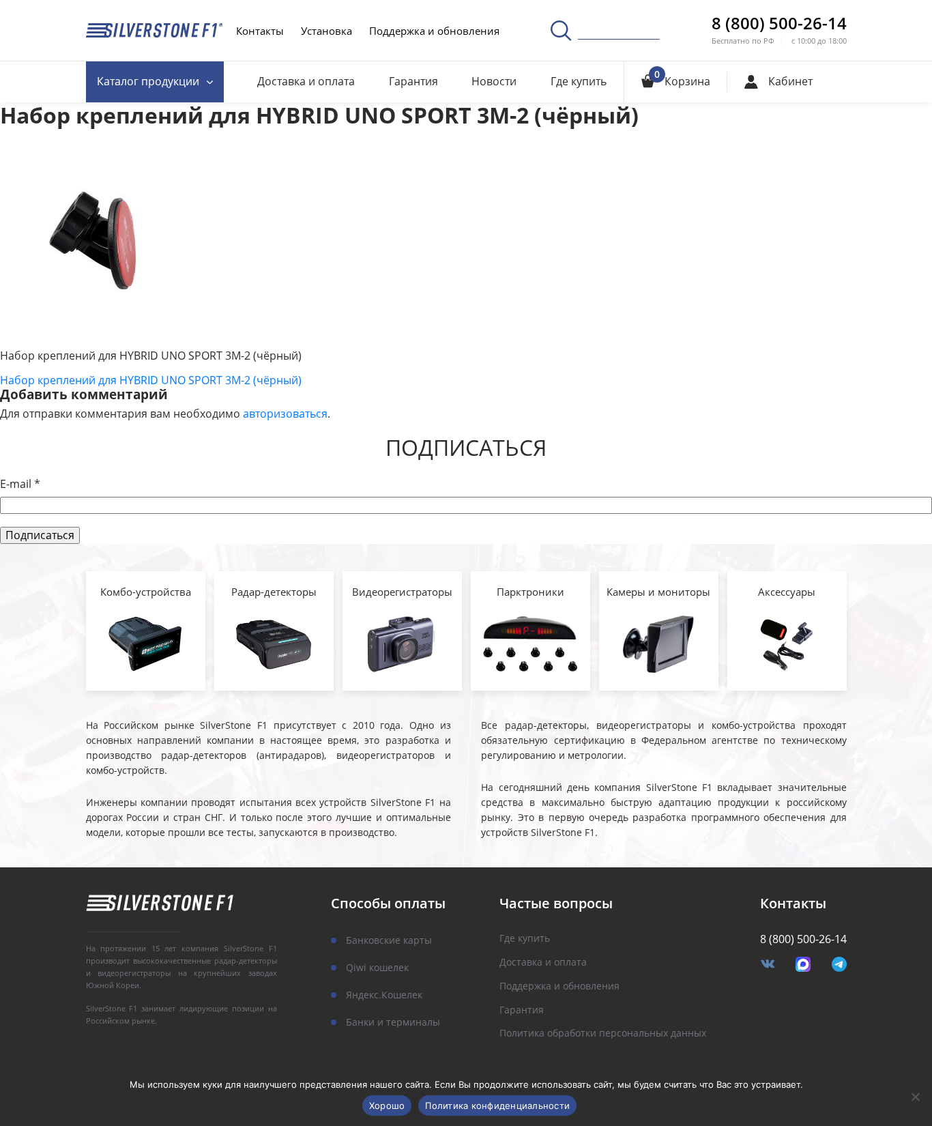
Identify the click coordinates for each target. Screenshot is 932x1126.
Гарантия (413, 81)
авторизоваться (285, 413)
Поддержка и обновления (434, 31)
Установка (326, 31)
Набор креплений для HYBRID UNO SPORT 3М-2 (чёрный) (151, 380)
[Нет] (915, 1096)
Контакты (260, 31)
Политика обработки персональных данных (602, 1033)
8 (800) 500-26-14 (779, 23)
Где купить (579, 81)
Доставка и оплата (306, 81)
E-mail (20, 484)
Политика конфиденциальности (497, 1105)
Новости (493, 81)
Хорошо (387, 1105)
